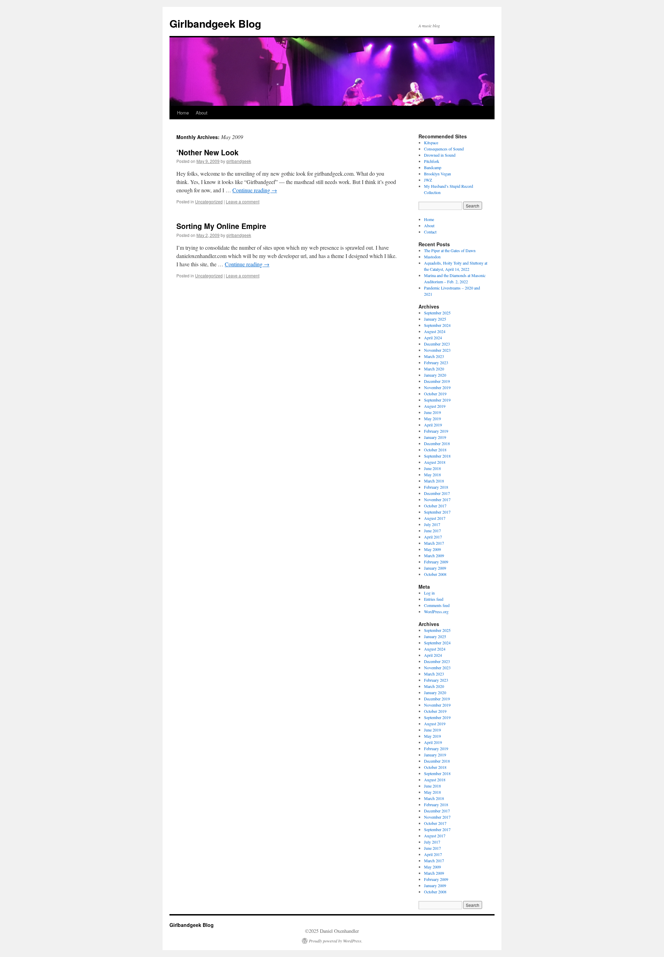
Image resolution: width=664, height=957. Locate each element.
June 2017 (432, 530)
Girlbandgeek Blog (215, 23)
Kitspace (431, 142)
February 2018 (436, 487)
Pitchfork (431, 161)
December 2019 (437, 381)
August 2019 (434, 406)
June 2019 (432, 412)
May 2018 (432, 474)
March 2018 (434, 481)
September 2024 (437, 325)
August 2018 (434, 462)
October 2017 (435, 505)
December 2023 (437, 344)
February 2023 (436, 362)
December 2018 (437, 443)
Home (183, 112)
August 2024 (434, 331)
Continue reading (254, 190)
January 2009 (435, 568)
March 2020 (434, 368)
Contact (430, 231)
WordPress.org (436, 611)
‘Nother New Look (207, 152)
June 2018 (432, 468)
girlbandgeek (238, 161)
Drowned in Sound (439, 155)
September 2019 (437, 400)
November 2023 (437, 350)
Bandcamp (432, 167)
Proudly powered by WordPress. (335, 941)
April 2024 (433, 337)
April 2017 (433, 537)
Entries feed (433, 599)
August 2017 (434, 518)
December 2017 (437, 493)
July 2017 (432, 524)
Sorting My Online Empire (221, 226)
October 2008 (435, 574)
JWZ (428, 180)
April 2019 (433, 424)
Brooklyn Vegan (437, 173)
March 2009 (434, 555)
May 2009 (432, 549)
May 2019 (432, 418)
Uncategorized (209, 201)
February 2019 (436, 431)
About (202, 112)
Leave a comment (242, 201)
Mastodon (432, 256)
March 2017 (434, 543)
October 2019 (435, 393)
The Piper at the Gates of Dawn (450, 250)
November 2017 (437, 499)
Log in (429, 593)
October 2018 (435, 449)
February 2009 (436, 561)
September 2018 (437, 456)
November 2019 (437, 387)
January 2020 (435, 375)
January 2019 (435, 437)
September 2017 (437, 512)
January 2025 (435, 319)
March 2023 (434, 356)
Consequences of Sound (444, 148)
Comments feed (437, 605)
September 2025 (437, 312)
